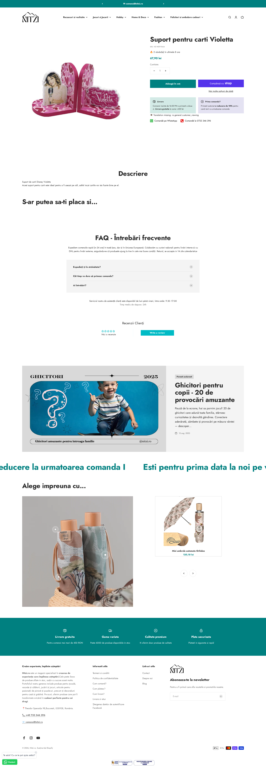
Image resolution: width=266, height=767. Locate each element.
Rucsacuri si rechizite (74, 17)
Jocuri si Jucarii (100, 17)
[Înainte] (163, 4)
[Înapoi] (102, 4)
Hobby (119, 17)
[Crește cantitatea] (166, 70)
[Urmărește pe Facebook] (24, 738)
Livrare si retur (99, 699)
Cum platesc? (99, 688)
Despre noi (147, 678)
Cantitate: (154, 64)
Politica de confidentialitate (105, 678)
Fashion (158, 17)
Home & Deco (139, 17)
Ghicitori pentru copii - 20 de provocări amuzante (205, 392)
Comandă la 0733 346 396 (198, 120)
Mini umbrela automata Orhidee (188, 550)
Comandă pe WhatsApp (165, 120)
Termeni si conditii (101, 673)
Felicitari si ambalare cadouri (185, 17)
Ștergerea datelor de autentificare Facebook (108, 706)
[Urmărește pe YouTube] (38, 738)
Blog (144, 683)
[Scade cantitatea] (154, 70)
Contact (146, 673)
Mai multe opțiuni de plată (221, 91)
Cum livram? (98, 694)
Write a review (157, 332)
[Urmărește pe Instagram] (31, 738)
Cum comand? (99, 683)
